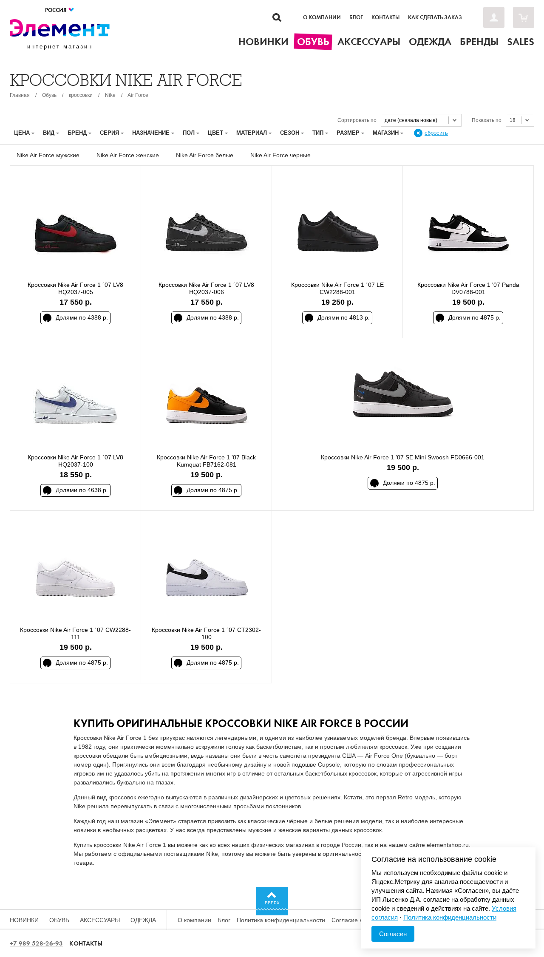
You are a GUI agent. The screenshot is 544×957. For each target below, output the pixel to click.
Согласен (393, 933)
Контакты (385, 17)
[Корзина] (523, 17)
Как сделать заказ (435, 17)
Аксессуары (100, 920)
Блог (356, 17)
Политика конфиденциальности (281, 920)
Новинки (24, 920)
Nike (110, 95)
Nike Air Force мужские (48, 155)
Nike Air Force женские (127, 155)
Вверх (272, 902)
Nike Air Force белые (204, 155)
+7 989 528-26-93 (36, 943)
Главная (20, 95)
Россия (56, 10)
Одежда (143, 920)
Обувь (49, 95)
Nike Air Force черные (280, 155)
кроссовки (81, 95)
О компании (322, 17)
